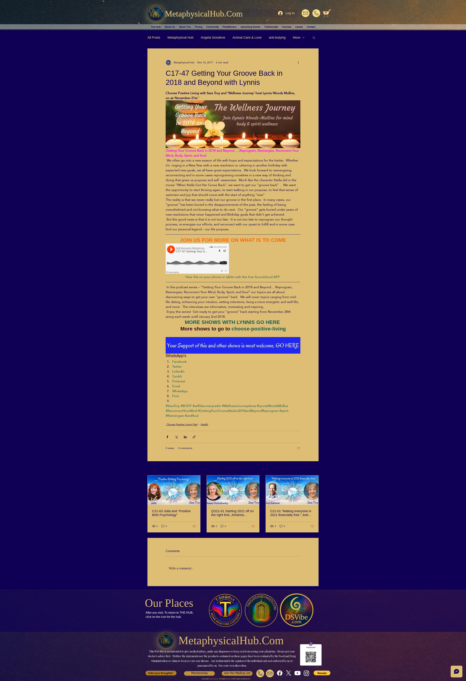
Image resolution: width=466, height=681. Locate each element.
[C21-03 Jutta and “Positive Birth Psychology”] (174, 490)
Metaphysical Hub (180, 37)
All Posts (153, 37)
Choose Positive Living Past (182, 424)
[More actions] (298, 62)
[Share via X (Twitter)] (176, 437)
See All (315, 469)
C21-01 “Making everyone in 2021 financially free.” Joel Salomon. (290, 513)
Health (204, 424)
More (296, 37)
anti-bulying (277, 37)
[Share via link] (194, 437)
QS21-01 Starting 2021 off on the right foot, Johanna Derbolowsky (232, 513)
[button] (314, 37)
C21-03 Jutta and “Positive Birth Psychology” (171, 513)
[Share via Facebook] (167, 437)
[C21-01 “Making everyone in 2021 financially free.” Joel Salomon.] (292, 490)
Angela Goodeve (213, 37)
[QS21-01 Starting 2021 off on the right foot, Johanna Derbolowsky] (233, 490)
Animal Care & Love (247, 37)
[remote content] (197, 258)
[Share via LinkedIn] (185, 437)
